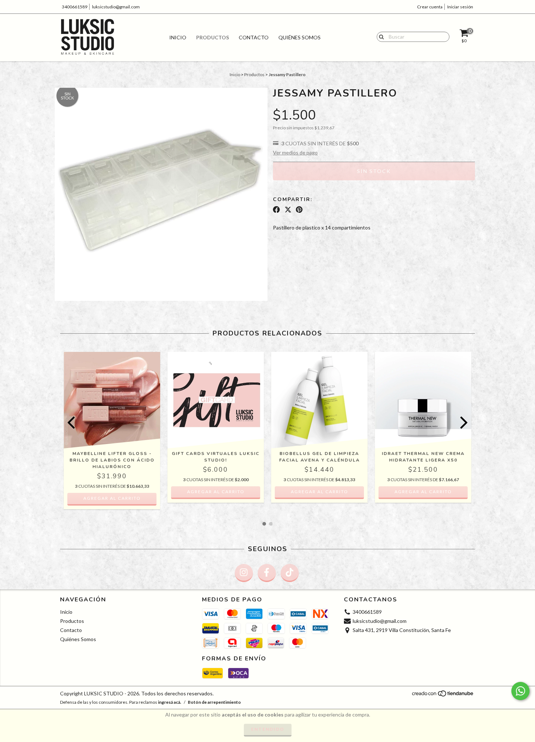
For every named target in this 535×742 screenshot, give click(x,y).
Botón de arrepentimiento (214, 702)
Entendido (267, 729)
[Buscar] (380, 36)
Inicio (177, 37)
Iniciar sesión (460, 6)
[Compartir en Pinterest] (299, 209)
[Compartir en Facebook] (276, 209)
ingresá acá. (169, 702)
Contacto (254, 37)
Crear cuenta (430, 6)
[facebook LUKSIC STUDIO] (267, 573)
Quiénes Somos (299, 37)
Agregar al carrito (112, 498)
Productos (212, 37)
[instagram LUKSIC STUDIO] (244, 573)
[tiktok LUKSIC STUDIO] (290, 573)
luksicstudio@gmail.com (116, 6)
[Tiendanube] (443, 695)
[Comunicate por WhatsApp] (520, 691)
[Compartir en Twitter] (288, 209)
